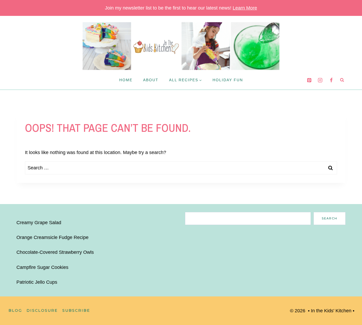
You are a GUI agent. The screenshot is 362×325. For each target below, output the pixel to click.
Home (126, 80)
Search (329, 218)
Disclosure (42, 310)
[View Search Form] (342, 79)
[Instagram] (320, 80)
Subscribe (76, 310)
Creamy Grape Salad (38, 222)
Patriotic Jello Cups (36, 282)
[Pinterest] (309, 80)
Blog (15, 310)
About (150, 80)
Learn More (245, 8)
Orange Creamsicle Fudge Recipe (52, 237)
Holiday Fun (228, 80)
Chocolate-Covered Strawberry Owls (55, 252)
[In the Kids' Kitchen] (181, 46)
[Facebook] (331, 80)
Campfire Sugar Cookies (42, 267)
